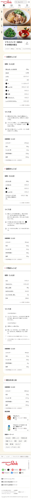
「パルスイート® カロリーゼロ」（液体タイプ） (11, 197)
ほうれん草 (8, 181)
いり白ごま (8, 185)
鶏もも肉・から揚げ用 (11, 69)
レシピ (8, 456)
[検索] (16, 2)
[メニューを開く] (29, 2)
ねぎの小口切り (9, 291)
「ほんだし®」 (11, 97)
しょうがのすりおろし (11, 101)
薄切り (23, 116)
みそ (7, 280)
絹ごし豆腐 (8, 287)
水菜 (7, 80)
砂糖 (9, 94)
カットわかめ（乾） (11, 294)
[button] (21, 2)
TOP (2, 456)
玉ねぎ (7, 73)
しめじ (7, 76)
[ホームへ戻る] (6, 2)
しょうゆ (10, 87)
